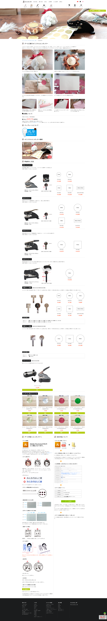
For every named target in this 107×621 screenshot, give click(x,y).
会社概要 (23, 611)
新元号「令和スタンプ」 (38, 616)
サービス (23, 608)
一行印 (35, 615)
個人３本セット (61, 610)
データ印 (35, 609)
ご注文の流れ (24, 604)
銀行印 (59, 605)
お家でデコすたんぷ (49, 612)
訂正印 (59, 608)
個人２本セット (61, 609)
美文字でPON (48, 605)
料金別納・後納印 (37, 610)
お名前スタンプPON (49, 604)
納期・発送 (24, 605)
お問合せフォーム (36, 122)
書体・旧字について (25, 610)
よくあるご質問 (25, 609)
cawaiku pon (48, 606)
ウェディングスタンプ (50, 608)
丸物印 (35, 612)
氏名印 (35, 606)
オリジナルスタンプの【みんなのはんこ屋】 (29, 40)
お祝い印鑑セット (49, 610)
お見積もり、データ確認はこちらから (98, 10)
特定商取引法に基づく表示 (26, 612)
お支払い (23, 606)
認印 (59, 606)
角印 (35, 608)
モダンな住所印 (49, 611)
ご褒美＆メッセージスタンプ (51, 609)
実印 (59, 604)
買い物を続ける (26, 589)
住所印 (35, 604)
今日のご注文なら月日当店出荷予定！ (103, 617)
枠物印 (35, 611)
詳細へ (37, 389)
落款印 (35, 614)
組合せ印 (35, 605)
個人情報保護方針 (25, 614)
